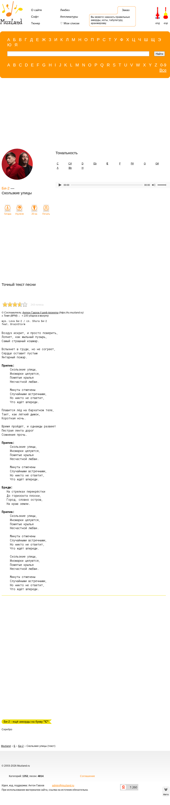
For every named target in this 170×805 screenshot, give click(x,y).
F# (132, 163)
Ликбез (64, 10)
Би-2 (6, 188)
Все (162, 70)
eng (157, 23)
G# (157, 163)
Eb (95, 163)
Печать (46, 214)
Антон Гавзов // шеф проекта (40, 312)
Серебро (7, 729)
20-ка (34, 214)
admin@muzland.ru (63, 785)
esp (166, 23)
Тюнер (35, 23)
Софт (35, 16)
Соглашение (87, 776)
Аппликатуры (69, 16)
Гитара (7, 214)
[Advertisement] (83, 114)
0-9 (163, 65)
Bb (70, 167)
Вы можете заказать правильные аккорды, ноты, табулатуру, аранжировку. (110, 20)
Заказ (125, 10)
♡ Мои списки (69, 23)
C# (70, 163)
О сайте (36, 10)
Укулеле (19, 214)
